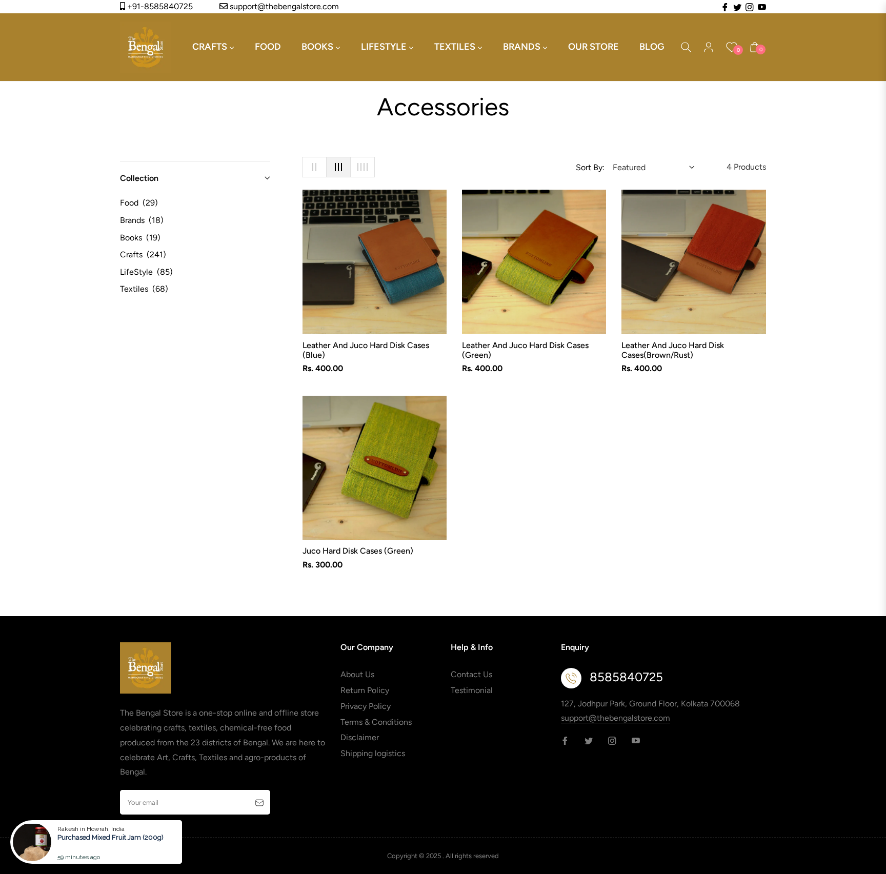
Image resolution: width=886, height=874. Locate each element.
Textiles (144, 289)
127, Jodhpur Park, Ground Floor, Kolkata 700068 (650, 703)
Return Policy (364, 690)
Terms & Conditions (376, 722)
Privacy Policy (365, 706)
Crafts (143, 254)
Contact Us (471, 674)
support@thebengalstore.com (283, 6)
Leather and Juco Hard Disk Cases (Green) (525, 350)
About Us (357, 674)
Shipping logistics (372, 753)
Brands (142, 220)
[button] (686, 47)
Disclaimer (359, 737)
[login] (708, 47)
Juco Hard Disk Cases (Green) (358, 551)
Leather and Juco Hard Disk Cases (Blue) (366, 350)
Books (140, 237)
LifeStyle (146, 272)
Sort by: (590, 167)
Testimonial (472, 690)
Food (139, 203)
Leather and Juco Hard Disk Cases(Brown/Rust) (672, 350)
